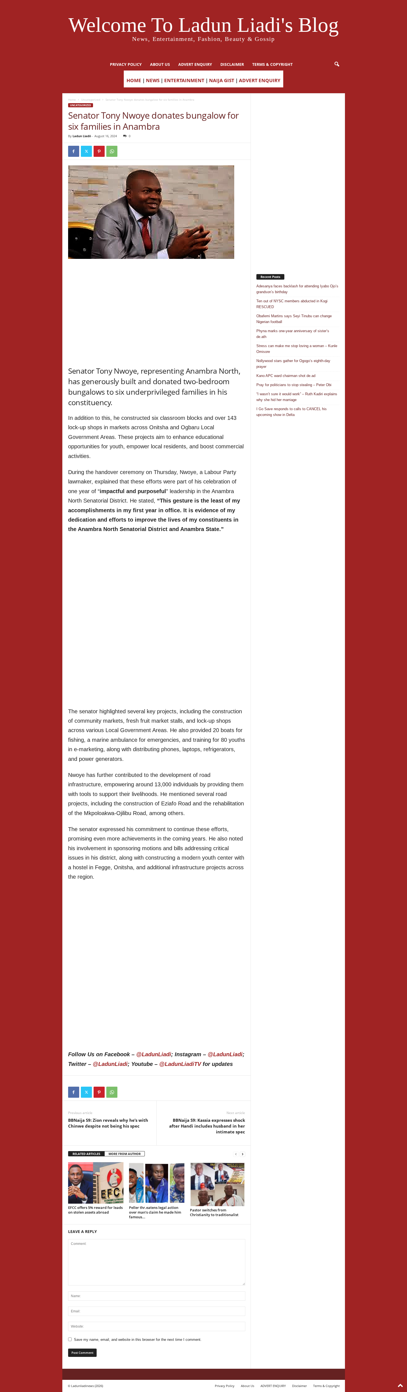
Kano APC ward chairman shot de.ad (285, 376)
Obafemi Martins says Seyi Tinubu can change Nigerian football (294, 319)
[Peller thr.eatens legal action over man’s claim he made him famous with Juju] (156, 1183)
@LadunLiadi (153, 1054)
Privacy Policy (126, 64)
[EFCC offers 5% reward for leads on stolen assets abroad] (95, 1183)
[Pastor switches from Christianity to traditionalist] (217, 1184)
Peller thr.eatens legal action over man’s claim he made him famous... (155, 1212)
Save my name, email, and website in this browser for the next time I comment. (138, 1340)
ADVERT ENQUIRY (195, 64)
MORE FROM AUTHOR (125, 1154)
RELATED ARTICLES (86, 1154)
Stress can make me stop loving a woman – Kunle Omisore (296, 349)
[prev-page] (236, 1154)
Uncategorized (90, 100)
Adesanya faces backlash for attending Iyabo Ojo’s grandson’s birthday (297, 289)
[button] (337, 64)
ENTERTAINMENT (184, 80)
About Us (160, 64)
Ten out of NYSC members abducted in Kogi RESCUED (292, 304)
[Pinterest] (99, 151)
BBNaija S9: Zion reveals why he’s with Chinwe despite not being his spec (108, 1123)
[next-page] (242, 1154)
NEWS (152, 80)
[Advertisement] (156, 273)
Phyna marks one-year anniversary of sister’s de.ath (292, 334)
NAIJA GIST (221, 80)
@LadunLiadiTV (180, 1064)
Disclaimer (232, 64)
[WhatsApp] (111, 151)
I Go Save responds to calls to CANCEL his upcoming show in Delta (291, 412)
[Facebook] (73, 151)
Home (72, 100)
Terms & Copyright (272, 64)
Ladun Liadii (82, 136)
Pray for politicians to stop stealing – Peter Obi (293, 385)
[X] (86, 151)
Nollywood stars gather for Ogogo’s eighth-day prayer (293, 364)
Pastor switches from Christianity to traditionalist (214, 1212)
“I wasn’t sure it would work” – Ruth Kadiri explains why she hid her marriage (296, 397)
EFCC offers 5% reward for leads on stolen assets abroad (95, 1210)
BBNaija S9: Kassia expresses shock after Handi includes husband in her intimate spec (207, 1126)
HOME (134, 80)
